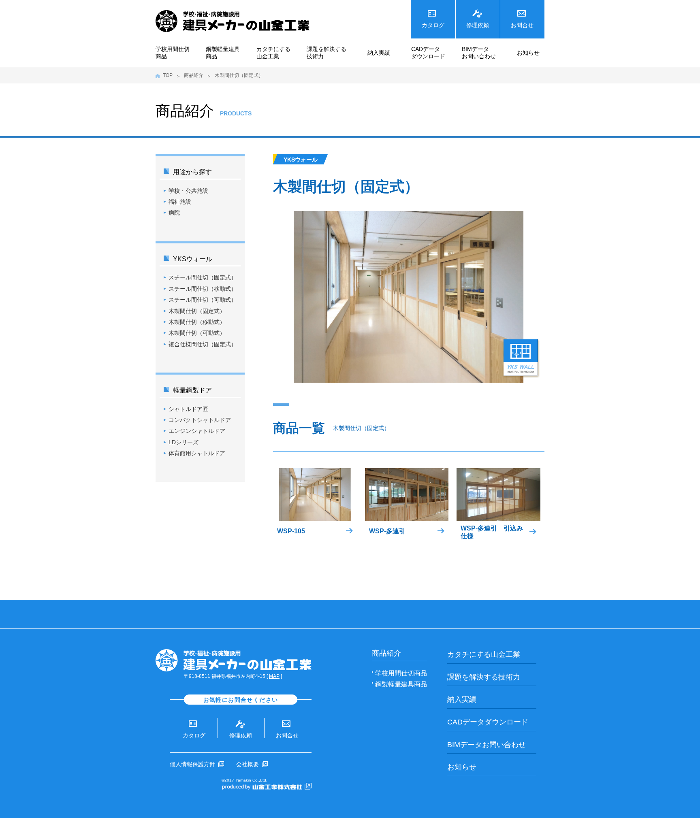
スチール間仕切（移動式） (203, 288)
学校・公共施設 (188, 190)
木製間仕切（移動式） (197, 322)
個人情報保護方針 (192, 764)
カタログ (433, 25)
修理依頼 (477, 25)
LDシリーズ (183, 442)
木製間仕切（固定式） (197, 311)
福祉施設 (180, 201)
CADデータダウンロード (428, 53)
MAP (274, 676)
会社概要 (247, 764)
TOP (168, 75)
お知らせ (528, 52)
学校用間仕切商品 (173, 53)
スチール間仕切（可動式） (203, 299)
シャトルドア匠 (188, 409)
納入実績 (378, 52)
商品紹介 (193, 75)
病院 (174, 212)
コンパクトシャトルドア (200, 420)
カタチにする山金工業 (273, 53)
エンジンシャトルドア (197, 431)
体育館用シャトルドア (197, 453)
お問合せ (522, 25)
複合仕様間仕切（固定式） (203, 344)
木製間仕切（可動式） (197, 333)
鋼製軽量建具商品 (223, 53)
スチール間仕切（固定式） (203, 277)
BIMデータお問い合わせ (479, 53)
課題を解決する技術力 (326, 53)
